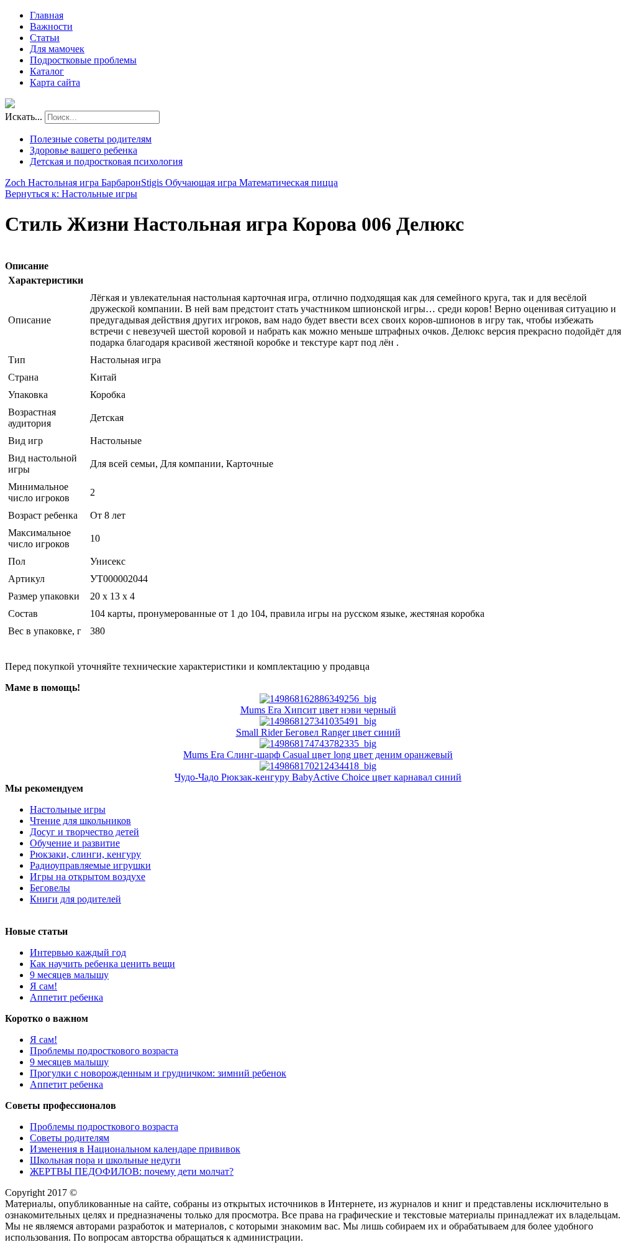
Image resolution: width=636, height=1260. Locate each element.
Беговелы (50, 887)
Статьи (45, 37)
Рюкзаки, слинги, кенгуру (85, 854)
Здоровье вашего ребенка (83, 150)
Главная (46, 15)
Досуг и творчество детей (84, 832)
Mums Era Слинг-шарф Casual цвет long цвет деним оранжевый (318, 754)
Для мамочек (57, 49)
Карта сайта (55, 82)
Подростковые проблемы (83, 60)
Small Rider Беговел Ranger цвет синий (318, 732)
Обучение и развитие (75, 843)
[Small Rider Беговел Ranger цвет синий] (318, 721)
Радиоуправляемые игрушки (90, 865)
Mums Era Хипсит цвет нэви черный (318, 710)
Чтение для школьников (80, 820)
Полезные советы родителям (91, 139)
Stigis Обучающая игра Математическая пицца (239, 182)
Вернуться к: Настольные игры (71, 193)
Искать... (23, 116)
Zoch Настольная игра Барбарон (73, 182)
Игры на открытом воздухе (87, 876)
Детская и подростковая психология (106, 161)
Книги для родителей (75, 899)
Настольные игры (68, 809)
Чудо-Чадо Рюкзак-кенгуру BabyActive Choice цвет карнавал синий (318, 777)
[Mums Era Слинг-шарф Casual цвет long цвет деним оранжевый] (318, 743)
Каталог (47, 71)
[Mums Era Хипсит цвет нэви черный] (318, 698)
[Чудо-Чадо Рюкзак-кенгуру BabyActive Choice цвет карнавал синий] (318, 766)
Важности (51, 26)
